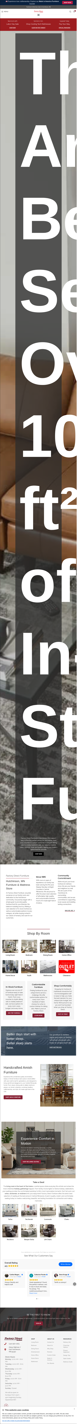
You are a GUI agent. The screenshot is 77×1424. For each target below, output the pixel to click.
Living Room (35, 1342)
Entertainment (35, 1352)
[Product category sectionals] (29, 1212)
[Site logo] (38, 11)
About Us (50, 1339)
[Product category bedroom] (29, 948)
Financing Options (66, 1346)
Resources (67, 1339)
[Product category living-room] (10, 948)
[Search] (70, 12)
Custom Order (51, 1355)
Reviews (49, 1352)
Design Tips (66, 1355)
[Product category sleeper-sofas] (29, 1233)
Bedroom (34, 1345)
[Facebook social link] (6, 1406)
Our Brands (50, 1363)
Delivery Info (67, 1342)
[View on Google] (6, 1275)
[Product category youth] (29, 969)
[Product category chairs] (67, 1212)
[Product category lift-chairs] (48, 1233)
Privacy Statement (66, 1351)
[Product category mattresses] (48, 969)
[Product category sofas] (10, 1212)
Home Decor (35, 1358)
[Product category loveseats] (48, 1212)
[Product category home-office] (67, 948)
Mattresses (34, 1361)
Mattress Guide (67, 1362)
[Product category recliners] (10, 1233)
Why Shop (50, 1348)
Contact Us (50, 1342)
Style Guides (67, 1358)
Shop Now (67, 2)
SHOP (33, 1339)
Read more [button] (33, 1293)
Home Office (35, 1355)
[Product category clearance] (67, 969)
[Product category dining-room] (48, 948)
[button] (38, 14)
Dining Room (35, 1348)
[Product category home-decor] (10, 969)
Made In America (49, 1359)
